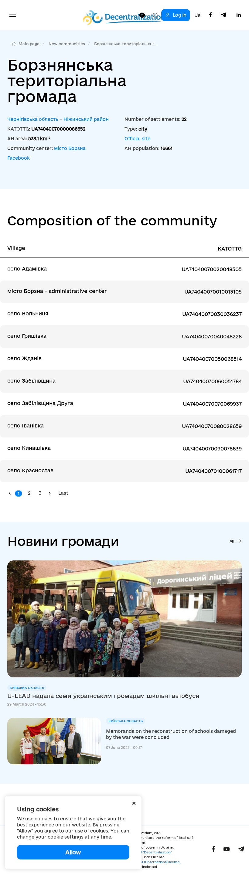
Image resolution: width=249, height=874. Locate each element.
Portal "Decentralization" (152, 852)
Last (63, 493)
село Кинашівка (29, 448)
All (232, 541)
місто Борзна (70, 148)
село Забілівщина (31, 381)
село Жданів (24, 358)
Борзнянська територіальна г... (126, 44)
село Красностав (30, 470)
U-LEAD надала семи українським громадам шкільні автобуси (103, 696)
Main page (29, 44)
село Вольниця (27, 313)
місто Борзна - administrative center (57, 291)
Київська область (27, 688)
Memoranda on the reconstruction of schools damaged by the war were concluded (171, 734)
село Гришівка (26, 336)
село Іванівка (25, 425)
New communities (67, 44)
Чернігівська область (32, 119)
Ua (197, 15)
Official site (137, 138)
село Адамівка (27, 268)
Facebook (18, 158)
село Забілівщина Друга (40, 403)
